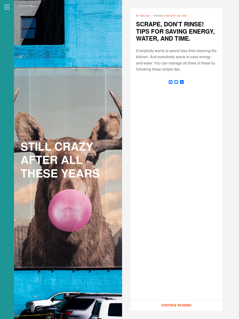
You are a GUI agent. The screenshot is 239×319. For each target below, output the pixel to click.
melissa (145, 15)
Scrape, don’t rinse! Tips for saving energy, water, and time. (175, 31)
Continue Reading (176, 305)
